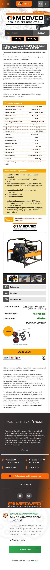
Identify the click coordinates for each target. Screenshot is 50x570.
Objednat (25, 351)
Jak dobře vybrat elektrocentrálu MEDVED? (28, 219)
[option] (24, 253)
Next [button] (44, 278)
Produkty (31, 39)
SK (46, 4)
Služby (17, 39)
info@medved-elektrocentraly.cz (27, 476)
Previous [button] (5, 278)
